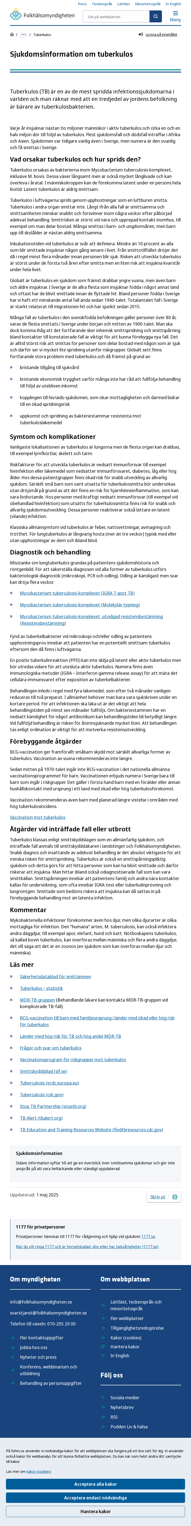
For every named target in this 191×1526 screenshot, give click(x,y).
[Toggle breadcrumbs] (23, 35)
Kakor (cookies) (125, 1338)
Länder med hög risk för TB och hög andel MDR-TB (70, 1036)
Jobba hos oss (33, 1347)
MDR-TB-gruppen (37, 1000)
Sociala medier (125, 1397)
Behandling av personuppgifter (51, 1383)
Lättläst (123, 3)
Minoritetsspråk (148, 3)
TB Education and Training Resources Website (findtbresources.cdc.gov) (91, 1130)
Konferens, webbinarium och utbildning (48, 1370)
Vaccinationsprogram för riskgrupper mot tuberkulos (73, 1059)
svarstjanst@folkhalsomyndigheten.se (48, 1313)
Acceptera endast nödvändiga (95, 1498)
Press (82, 3)
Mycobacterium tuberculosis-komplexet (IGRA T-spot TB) (77, 593)
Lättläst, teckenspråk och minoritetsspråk (136, 1305)
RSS (114, 1417)
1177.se (148, 1236)
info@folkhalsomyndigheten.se (41, 1302)
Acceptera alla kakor (95, 1484)
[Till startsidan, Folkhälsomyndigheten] (42, 14)
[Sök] (155, 16)
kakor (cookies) (39, 1471)
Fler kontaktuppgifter (41, 1338)
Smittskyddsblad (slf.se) (43, 1071)
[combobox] (122, 16)
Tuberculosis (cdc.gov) (41, 1095)
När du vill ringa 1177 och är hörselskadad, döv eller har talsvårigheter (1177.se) (87, 1246)
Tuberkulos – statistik (41, 988)
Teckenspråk (102, 3)
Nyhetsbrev (122, 1407)
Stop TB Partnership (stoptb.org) (53, 1106)
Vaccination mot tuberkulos (37, 817)
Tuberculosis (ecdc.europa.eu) (49, 1083)
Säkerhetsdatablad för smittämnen (55, 976)
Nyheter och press (38, 1357)
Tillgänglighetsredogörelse (137, 1328)
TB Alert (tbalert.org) (41, 1118)
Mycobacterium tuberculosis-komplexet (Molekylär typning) (80, 605)
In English (173, 3)
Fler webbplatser (127, 1318)
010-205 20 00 (61, 1324)
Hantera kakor (95, 1511)
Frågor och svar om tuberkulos (50, 1048)
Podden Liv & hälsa (129, 1427)
